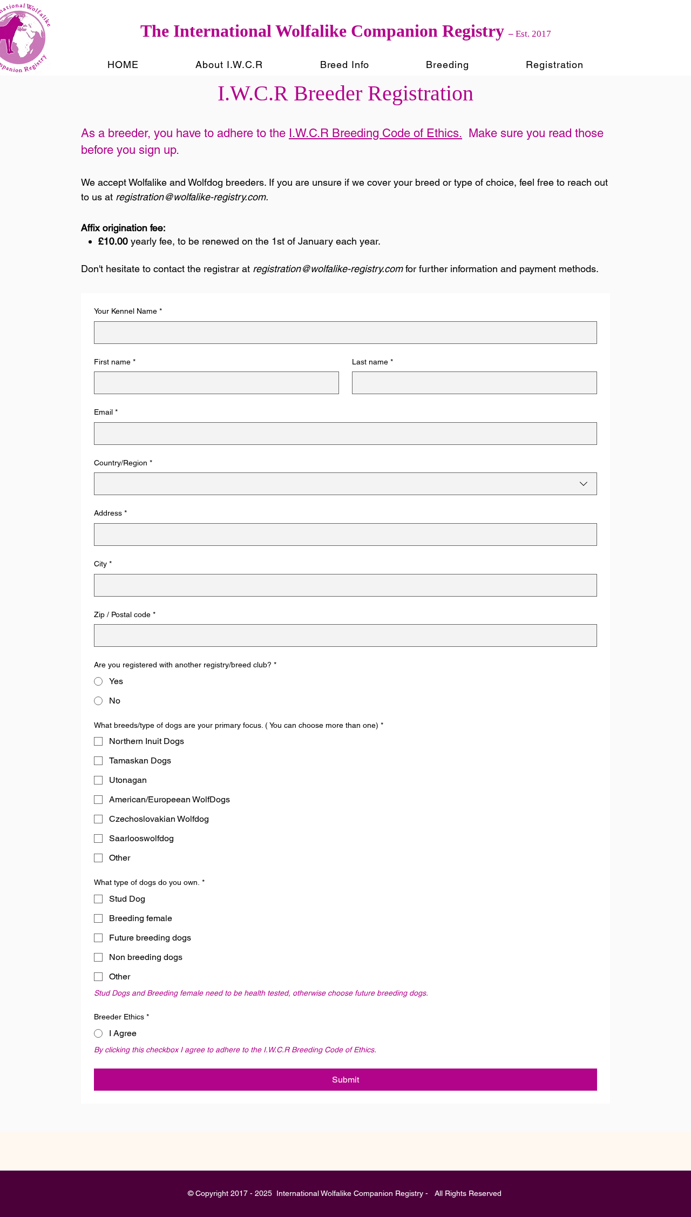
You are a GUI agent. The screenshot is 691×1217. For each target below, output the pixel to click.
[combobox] (345, 484)
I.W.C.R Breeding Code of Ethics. (375, 133)
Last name (372, 361)
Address (110, 513)
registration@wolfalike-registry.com (191, 196)
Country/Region (123, 462)
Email (106, 412)
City (103, 563)
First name (115, 361)
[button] (229, 64)
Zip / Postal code (124, 614)
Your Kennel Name (128, 311)
